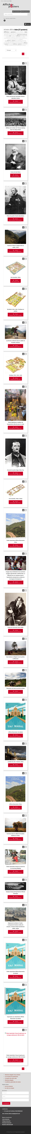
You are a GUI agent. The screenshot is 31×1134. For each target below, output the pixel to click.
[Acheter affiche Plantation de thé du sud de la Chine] (23, 670)
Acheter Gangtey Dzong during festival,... (15, 897)
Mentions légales (9, 1080)
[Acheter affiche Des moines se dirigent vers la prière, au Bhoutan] (23, 639)
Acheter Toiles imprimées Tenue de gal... (15, 1060)
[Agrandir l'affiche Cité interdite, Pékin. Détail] (26, 481)
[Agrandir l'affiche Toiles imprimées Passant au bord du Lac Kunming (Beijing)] (26, 847)
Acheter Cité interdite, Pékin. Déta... (15, 502)
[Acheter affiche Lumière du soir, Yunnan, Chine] (23, 743)
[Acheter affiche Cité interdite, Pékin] (23, 259)
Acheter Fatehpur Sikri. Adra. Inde (15, 378)
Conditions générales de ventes (13, 1082)
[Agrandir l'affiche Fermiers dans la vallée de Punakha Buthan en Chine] (26, 815)
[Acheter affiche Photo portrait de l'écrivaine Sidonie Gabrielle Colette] (23, 63)
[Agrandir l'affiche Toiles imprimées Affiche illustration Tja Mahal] (26, 940)
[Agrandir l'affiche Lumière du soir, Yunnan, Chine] (26, 743)
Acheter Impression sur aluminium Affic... (15, 1022)
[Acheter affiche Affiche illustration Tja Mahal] (23, 700)
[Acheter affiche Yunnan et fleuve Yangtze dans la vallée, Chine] (23, 227)
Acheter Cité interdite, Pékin (15, 281)
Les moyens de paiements (11, 1076)
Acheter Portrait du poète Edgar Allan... (15, 473)
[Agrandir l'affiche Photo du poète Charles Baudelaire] (26, 183)
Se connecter (17, 11)
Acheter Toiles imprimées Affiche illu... (15, 545)
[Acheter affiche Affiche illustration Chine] (23, 773)
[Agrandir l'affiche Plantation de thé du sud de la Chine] (26, 670)
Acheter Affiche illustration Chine (15, 807)
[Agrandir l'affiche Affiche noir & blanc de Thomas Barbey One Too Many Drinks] (26, 110)
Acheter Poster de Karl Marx (15, 175)
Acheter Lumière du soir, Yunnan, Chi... (15, 765)
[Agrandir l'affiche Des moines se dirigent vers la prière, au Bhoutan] (26, 639)
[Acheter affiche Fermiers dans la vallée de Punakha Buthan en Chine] (23, 815)
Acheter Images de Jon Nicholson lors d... (15, 582)
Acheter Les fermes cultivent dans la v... (15, 346)
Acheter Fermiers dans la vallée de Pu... (15, 839)
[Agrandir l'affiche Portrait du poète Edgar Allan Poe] (26, 436)
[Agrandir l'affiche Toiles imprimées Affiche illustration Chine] (26, 510)
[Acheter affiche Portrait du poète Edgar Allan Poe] (23, 436)
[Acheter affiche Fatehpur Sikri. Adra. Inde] (23, 354)
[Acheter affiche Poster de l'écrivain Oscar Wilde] (23, 590)
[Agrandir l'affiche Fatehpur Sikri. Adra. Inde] (26, 354)
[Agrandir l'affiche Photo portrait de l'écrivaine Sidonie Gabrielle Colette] (26, 63)
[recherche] (4, 20)
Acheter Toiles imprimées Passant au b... (15, 872)
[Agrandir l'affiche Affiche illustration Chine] (26, 773)
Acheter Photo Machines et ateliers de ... (15, 427)
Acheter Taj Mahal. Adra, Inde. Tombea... (15, 314)
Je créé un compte (9, 1088)
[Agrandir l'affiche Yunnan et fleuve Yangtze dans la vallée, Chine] (26, 227)
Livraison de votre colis (11, 1078)
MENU (28, 24)
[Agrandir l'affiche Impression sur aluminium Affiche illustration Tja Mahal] (26, 985)
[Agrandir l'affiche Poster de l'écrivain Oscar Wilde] (26, 590)
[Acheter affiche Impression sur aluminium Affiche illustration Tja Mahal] (23, 985)
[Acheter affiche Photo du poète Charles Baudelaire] (23, 183)
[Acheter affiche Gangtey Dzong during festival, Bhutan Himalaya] (23, 880)
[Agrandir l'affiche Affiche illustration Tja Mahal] (26, 700)
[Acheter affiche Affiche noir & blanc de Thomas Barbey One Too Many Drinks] (23, 110)
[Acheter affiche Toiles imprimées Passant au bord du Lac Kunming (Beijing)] (23, 847)
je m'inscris (6, 1103)
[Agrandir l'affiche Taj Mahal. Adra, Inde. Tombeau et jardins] (26, 289)
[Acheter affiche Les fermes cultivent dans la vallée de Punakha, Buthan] (23, 322)
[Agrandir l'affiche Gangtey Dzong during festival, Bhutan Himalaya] (26, 880)
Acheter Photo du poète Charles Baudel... (15, 219)
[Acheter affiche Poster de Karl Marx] (23, 141)
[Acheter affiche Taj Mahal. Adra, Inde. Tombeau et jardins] (23, 289)
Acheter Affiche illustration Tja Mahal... (15, 735)
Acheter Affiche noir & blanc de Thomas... (15, 133)
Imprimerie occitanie (20, 1132)
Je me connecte (9, 1086)
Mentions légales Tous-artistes (12, 1074)
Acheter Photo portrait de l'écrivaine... (15, 101)
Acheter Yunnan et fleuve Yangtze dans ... (15, 251)
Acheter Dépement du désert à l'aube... (15, 932)
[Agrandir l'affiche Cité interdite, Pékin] (26, 259)
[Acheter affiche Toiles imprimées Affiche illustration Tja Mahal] (23, 940)
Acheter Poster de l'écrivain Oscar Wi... (15, 631)
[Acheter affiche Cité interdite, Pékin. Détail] (23, 481)
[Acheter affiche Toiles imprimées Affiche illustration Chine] (23, 510)
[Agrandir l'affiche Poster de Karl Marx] (26, 141)
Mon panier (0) (26, 11)
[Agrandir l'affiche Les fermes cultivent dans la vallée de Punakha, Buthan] (26, 322)
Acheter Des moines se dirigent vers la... (15, 662)
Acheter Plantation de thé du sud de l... (15, 692)
